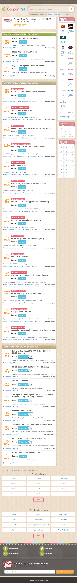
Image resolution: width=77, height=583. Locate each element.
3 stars (20, 24)
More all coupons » (12, 101)
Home (3, 470)
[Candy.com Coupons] (70, 69)
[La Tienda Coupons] (70, 79)
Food (13, 530)
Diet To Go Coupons (62, 95)
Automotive (63, 519)
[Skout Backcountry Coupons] (70, 26)
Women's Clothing (63, 530)
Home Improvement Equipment (38, 525)
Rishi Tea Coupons (63, 41)
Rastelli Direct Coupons (62, 107)
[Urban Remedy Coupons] (70, 90)
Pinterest (13, 553)
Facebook (13, 548)
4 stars (23, 24)
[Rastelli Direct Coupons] (63, 101)
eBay (46, 14)
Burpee (13, 489)
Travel (14, 519)
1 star (15, 24)
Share (16, 48)
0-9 (61, 147)
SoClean (38, 483)
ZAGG (63, 489)
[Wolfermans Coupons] (70, 112)
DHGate (38, 489)
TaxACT (13, 483)
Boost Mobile (63, 478)
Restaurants (64, 133)
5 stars (25, 24)
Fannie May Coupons (70, 63)
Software (38, 514)
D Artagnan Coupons (70, 52)
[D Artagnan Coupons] (70, 47)
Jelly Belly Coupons (62, 31)
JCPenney (41, 14)
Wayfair (63, 483)
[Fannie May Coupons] (70, 58)
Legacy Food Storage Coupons (62, 53)
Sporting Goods (38, 530)
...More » (52, 319)
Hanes (63, 494)
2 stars (17, 24)
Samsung (14, 494)
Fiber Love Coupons (62, 74)
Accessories (38, 519)
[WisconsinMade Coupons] (63, 112)
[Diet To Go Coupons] (63, 90)
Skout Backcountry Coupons (71, 31)
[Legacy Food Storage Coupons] (63, 47)
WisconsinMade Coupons (64, 117)
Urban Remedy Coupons (70, 95)
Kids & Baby (63, 514)
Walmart (50, 14)
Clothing (13, 514)
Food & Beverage (11, 470)
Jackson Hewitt (57, 14)
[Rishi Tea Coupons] (63, 37)
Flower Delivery (14, 525)
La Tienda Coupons (70, 84)
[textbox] (29, 572)
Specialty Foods (63, 135)
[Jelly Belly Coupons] (63, 26)
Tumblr (48, 553)
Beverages (64, 131)
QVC (38, 494)
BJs (13, 478)
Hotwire (38, 478)
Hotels (63, 525)
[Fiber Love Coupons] (63, 69)
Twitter (48, 548)
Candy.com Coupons (71, 73)
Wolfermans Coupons (71, 117)
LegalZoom (65, 14)
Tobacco (63, 129)
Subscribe (65, 572)
